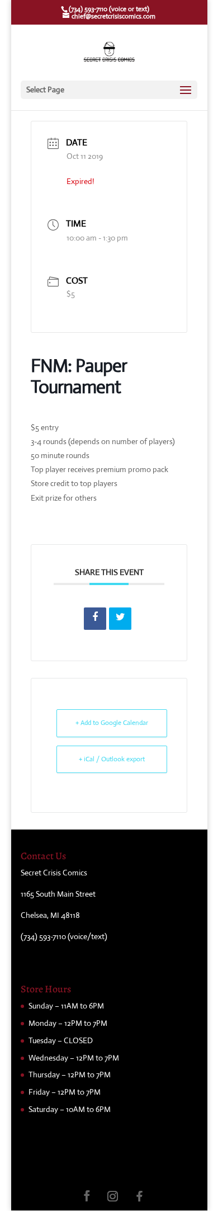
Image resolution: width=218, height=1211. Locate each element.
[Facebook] (140, 1196)
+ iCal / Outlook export (112, 759)
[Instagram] (113, 1196)
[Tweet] (120, 618)
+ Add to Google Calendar (111, 722)
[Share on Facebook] (95, 618)
